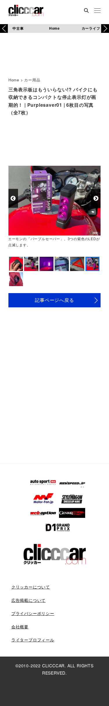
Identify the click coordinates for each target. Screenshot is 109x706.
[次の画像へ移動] (96, 198)
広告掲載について (28, 600)
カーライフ (91, 28)
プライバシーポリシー (32, 613)
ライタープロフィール (32, 640)
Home (54, 28)
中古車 (18, 28)
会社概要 (19, 627)
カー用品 (32, 80)
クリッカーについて (30, 587)
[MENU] (97, 11)
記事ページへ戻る (54, 300)
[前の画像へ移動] (13, 198)
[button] (105, 28)
